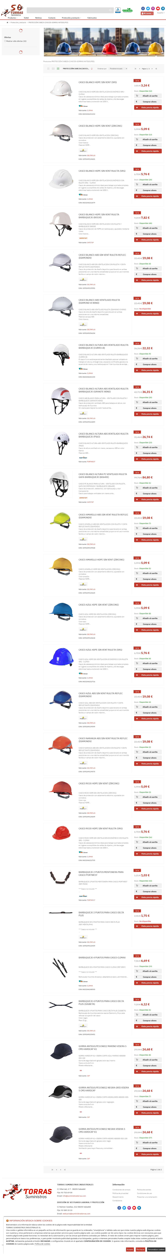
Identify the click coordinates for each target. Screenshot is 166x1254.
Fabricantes (92, 18)
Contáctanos (117, 1200)
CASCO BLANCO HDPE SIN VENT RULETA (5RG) (102, 170)
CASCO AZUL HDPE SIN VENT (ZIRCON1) (99, 604)
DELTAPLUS (91, 155)
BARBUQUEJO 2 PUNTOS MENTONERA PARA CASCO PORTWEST (101, 873)
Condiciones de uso (144, 1193)
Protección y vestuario (70, 18)
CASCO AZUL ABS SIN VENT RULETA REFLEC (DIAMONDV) (101, 695)
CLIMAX (90, 110)
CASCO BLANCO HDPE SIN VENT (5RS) (98, 82)
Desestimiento (118, 1197)
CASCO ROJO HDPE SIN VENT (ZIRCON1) (99, 783)
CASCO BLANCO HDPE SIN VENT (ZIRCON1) (100, 125)
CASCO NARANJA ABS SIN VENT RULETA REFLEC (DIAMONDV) (103, 740)
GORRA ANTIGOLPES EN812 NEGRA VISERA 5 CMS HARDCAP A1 (102, 1130)
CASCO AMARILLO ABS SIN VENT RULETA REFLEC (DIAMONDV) (103, 516)
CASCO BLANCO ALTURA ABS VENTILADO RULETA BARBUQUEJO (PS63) (103, 435)
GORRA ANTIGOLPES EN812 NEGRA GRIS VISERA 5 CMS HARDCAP (104, 1089)
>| (156, 69)
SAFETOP (90, 242)
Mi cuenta (147, 13)
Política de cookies (144, 1190)
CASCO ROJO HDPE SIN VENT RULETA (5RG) (101, 828)
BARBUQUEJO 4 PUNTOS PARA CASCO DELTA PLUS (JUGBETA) (101, 1002)
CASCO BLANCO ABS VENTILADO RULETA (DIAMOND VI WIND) (99, 301)
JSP (88, 1076)
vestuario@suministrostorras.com (76, 1213)
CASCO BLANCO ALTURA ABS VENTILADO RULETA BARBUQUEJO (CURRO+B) (103, 346)
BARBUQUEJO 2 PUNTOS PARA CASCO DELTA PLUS (101, 914)
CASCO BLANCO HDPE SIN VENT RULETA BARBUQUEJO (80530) (99, 216)
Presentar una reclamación (147, 1197)
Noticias (38, 18)
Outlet (26, 18)
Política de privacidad (120, 1193)
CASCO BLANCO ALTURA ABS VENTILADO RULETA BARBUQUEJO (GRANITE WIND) (103, 390)
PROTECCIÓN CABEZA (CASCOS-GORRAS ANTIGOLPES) (48, 22)
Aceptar (130, 1249)
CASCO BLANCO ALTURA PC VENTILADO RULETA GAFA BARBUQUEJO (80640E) (103, 476)
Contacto (51, 18)
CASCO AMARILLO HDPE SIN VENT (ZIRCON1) (101, 559)
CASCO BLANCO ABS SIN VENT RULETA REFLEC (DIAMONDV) (102, 256)
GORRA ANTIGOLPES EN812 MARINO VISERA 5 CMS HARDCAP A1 (103, 1048)
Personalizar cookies (156, 1249)
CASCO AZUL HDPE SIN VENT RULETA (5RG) (100, 649)
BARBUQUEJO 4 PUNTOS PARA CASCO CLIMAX (102, 957)
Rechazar (140, 1249)
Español (160, 13)
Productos (12, 18)
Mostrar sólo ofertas (16, 41)
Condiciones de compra (121, 1190)
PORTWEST (91, 462)
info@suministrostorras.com (74, 1196)
